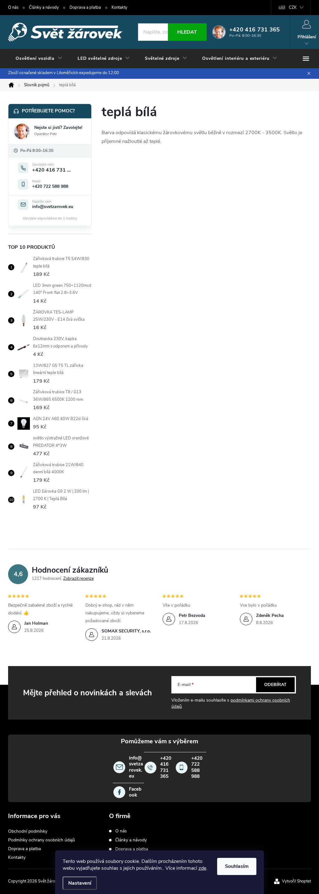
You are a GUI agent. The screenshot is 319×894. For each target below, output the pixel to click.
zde (202, 868)
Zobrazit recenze (78, 578)
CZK (293, 7)
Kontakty (119, 7)
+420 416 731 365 (165, 767)
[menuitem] (39, 58)
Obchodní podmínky (27, 831)
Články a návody (44, 7)
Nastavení (79, 883)
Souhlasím (237, 866)
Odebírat (275, 685)
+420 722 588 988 (196, 767)
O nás (13, 7)
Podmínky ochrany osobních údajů (41, 840)
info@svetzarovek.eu (136, 767)
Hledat (187, 32)
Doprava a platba (85, 7)
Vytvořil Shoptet (296, 881)
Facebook (135, 792)
